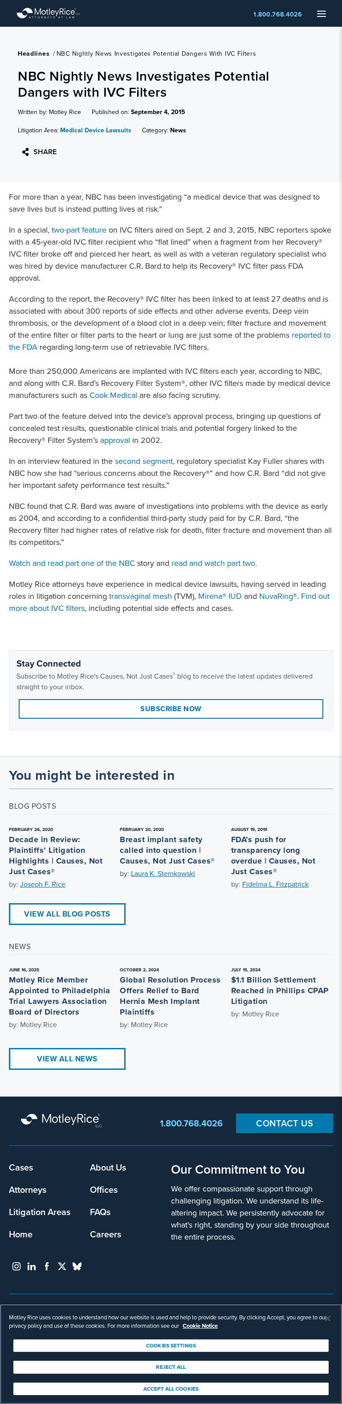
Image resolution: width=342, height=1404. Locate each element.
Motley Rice (62, 1121)
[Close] (328, 1318)
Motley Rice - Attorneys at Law (48, 13)
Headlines (33, 53)
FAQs (100, 1211)
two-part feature (79, 230)
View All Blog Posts (67, 914)
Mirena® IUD (220, 596)
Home (21, 1234)
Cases (21, 1167)
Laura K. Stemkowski (163, 873)
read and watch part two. (214, 563)
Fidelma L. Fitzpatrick (275, 884)
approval (115, 440)
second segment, (145, 461)
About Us (108, 1167)
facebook (46, 1266)
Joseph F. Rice (42, 884)
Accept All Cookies (171, 1389)
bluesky (77, 1266)
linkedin (31, 1266)
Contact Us (284, 1123)
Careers (105, 1234)
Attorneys (27, 1189)
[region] (171, 1354)
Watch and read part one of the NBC (72, 563)
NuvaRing (276, 596)
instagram (16, 1266)
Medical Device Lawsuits (95, 130)
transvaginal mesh (140, 596)
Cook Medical (113, 395)
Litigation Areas (39, 1211)
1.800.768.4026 (277, 14)
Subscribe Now (171, 709)
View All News (67, 1058)
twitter (61, 1266)
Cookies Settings (171, 1346)
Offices (104, 1189)
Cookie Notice (200, 1326)
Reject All (171, 1367)
